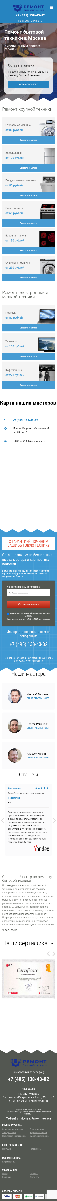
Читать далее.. (10, 930)
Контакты (34, 1177)
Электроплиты (37, 1129)
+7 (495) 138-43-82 (25, 420)
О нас (4, 1173)
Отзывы (34, 1173)
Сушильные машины (40, 1136)
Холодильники (9, 1132)
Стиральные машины (12, 1129)
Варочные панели (38, 1132)
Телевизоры (35, 1149)
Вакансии (7, 1177)
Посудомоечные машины (14, 1136)
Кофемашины (8, 1162)
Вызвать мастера (28, 140)
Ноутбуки (6, 1149)
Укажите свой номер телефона (23, 586)
